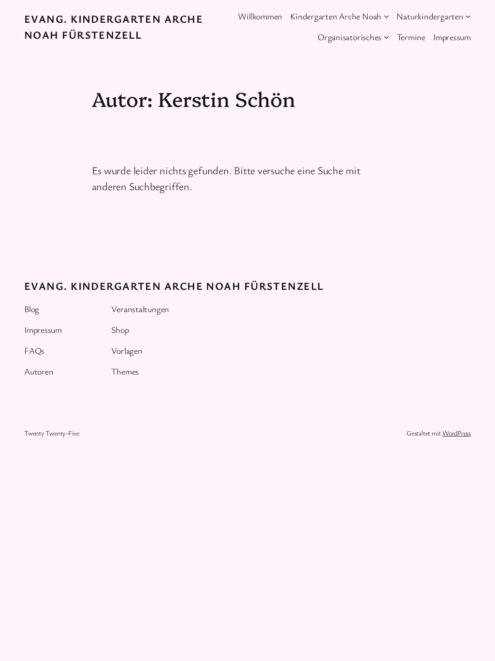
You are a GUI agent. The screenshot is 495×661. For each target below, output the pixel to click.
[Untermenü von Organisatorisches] (386, 37)
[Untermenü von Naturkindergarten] (468, 16)
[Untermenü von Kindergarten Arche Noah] (386, 16)
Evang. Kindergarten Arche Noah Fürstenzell (173, 286)
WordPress (456, 432)
